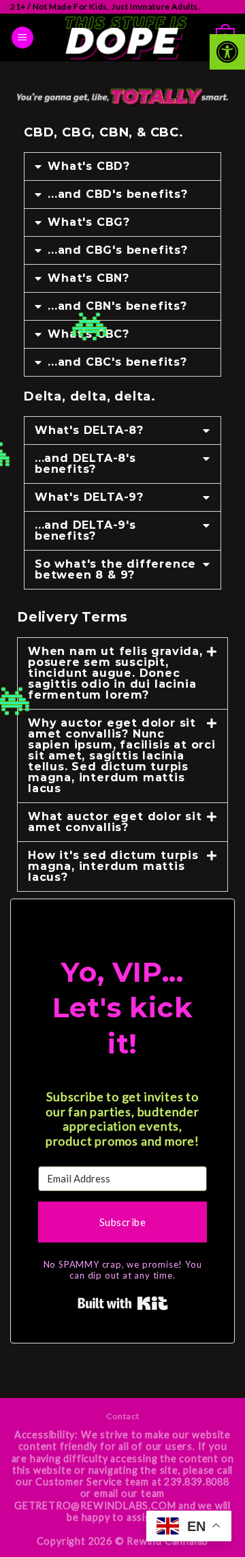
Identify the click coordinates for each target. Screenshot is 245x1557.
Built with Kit (123, 1303)
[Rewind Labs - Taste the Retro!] (125, 37)
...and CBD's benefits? (118, 194)
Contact (122, 1416)
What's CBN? (88, 278)
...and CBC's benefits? (117, 361)
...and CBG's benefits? (118, 250)
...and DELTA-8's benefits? (85, 464)
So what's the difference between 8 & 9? (115, 569)
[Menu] (22, 38)
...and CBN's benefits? (117, 306)
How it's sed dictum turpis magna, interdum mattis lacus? (113, 866)
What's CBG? (89, 222)
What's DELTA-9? (89, 497)
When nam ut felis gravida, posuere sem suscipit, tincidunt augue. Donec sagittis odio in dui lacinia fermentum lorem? (115, 673)
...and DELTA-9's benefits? (85, 530)
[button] (227, 52)
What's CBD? (89, 166)
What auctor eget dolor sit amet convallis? (115, 822)
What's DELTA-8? (89, 430)
